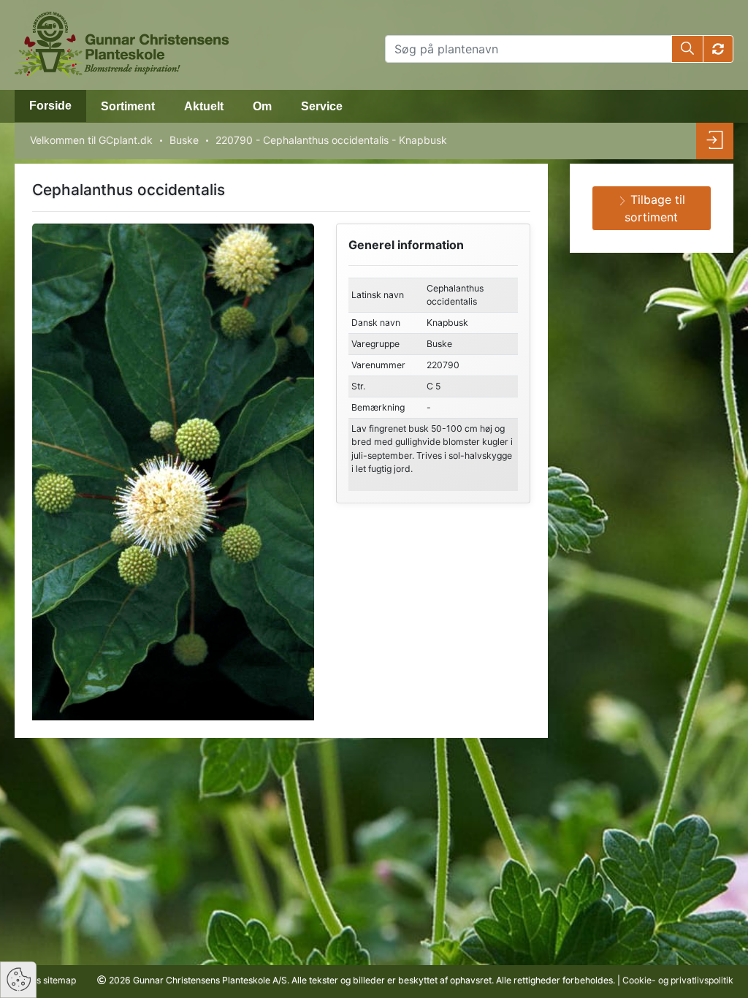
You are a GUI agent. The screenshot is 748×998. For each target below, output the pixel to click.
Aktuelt (204, 106)
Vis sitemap (51, 980)
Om (262, 106)
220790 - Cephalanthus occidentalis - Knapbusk (331, 140)
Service (322, 106)
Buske (184, 140)
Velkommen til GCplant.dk (91, 140)
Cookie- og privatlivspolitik (677, 980)
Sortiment (128, 106)
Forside (50, 105)
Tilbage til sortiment (655, 208)
